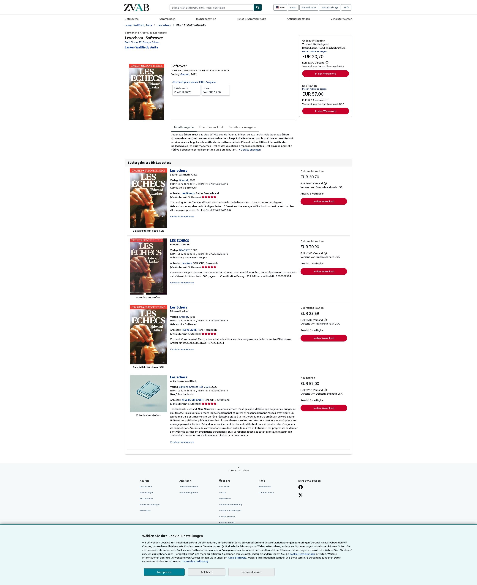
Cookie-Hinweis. (237, 557)
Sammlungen (167, 18)
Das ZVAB (224, 486)
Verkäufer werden (341, 18)
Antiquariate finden (298, 18)
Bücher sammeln (206, 18)
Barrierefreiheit (227, 522)
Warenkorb (145, 510)
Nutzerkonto (309, 7)
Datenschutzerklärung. (195, 561)
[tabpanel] (233, 142)
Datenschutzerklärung (230, 504)
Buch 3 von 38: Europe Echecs (142, 42)
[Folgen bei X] (300, 495)
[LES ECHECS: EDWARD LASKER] (148, 293)
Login (293, 7)
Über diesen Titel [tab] (211, 127)
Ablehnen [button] (206, 572)
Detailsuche (132, 18)
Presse (222, 492)
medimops (188, 193)
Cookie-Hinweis (227, 516)
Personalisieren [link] (251, 572)
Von (182, 90)
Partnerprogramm (188, 492)
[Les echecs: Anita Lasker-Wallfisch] (148, 411)
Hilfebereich (265, 486)
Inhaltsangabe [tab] (184, 127)
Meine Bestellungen (150, 504)
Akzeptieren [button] (164, 572)
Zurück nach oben (238, 470)
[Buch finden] (258, 7)
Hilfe (346, 7)
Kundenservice (266, 492)
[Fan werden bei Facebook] (300, 487)
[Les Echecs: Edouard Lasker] (148, 363)
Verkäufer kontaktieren (182, 216)
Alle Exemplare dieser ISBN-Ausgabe (194, 81)
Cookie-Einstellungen (302, 553)
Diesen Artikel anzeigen (314, 51)
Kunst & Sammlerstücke (251, 18)
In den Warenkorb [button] (325, 73)
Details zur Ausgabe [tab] (242, 127)
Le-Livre (187, 263)
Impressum (225, 498)
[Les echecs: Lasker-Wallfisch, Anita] (148, 226)
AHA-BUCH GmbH (192, 399)
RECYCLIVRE (189, 329)
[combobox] (211, 7)
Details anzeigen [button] (251, 149)
